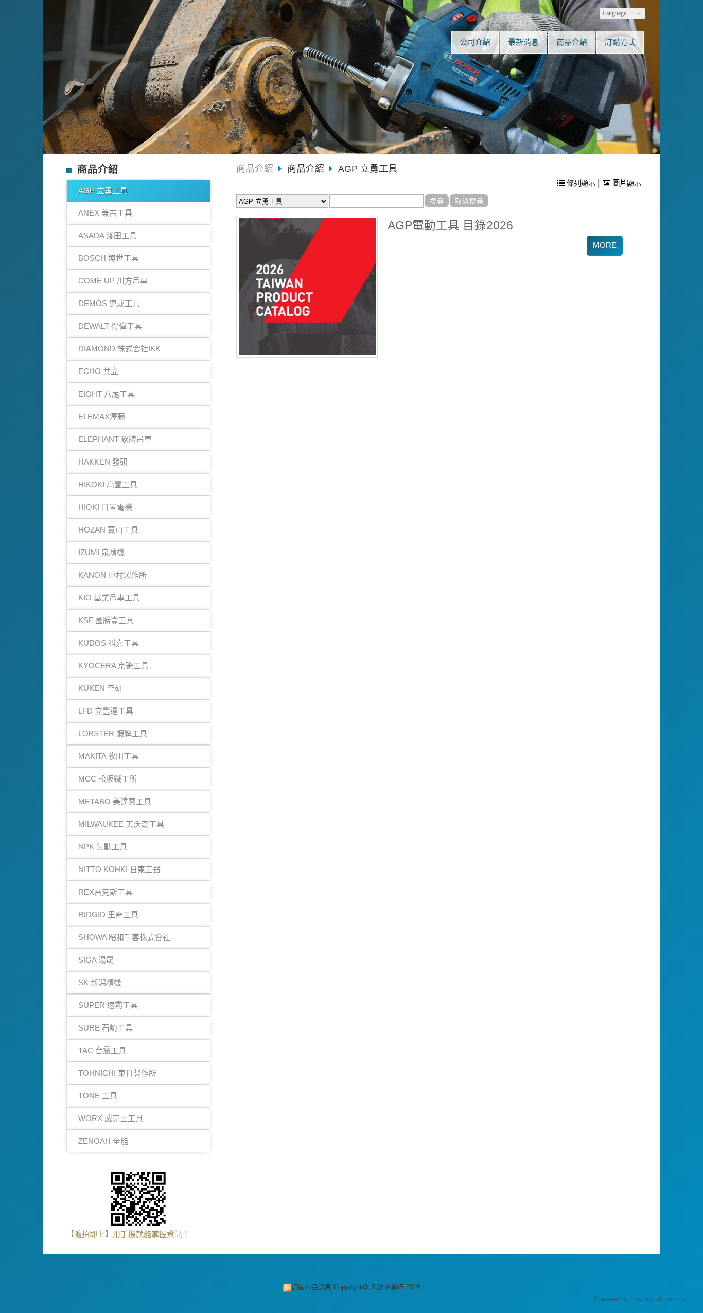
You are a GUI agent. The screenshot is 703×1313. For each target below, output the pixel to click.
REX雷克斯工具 (105, 892)
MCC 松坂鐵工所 (107, 778)
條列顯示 (581, 183)
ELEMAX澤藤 (101, 416)
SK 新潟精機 (99, 982)
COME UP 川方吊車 (113, 280)
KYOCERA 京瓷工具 (113, 665)
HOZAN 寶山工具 (108, 529)
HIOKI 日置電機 (105, 507)
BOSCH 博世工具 (108, 258)
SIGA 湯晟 (96, 959)
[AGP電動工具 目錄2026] (307, 286)
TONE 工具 (97, 1095)
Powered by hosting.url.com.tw (639, 1299)
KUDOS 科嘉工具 (108, 642)
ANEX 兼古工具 (105, 212)
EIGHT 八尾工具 (106, 393)
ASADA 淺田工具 (107, 235)
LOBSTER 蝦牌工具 (112, 733)
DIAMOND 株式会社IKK (119, 348)
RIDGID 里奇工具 (108, 914)
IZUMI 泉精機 (101, 552)
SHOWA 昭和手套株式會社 (124, 937)
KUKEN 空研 (100, 688)
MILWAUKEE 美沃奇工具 (121, 824)
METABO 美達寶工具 (114, 801)
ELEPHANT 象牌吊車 (115, 439)
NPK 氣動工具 (102, 846)
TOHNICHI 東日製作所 (117, 1073)
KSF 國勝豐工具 (106, 620)
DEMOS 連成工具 (109, 303)
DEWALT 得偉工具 (110, 326)
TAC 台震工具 (102, 1050)
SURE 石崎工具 (105, 1027)
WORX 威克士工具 (110, 1118)
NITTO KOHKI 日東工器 (119, 869)
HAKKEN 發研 (103, 461)
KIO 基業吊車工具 (109, 597)
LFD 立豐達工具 (105, 710)
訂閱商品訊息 (311, 1287)
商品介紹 (254, 169)
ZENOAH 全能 (103, 1141)
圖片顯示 (625, 183)
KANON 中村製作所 (112, 575)
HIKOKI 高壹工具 (107, 484)
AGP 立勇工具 (103, 190)
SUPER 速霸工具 (108, 1005)
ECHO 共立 (98, 371)
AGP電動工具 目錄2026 (450, 225)
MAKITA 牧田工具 (108, 756)
